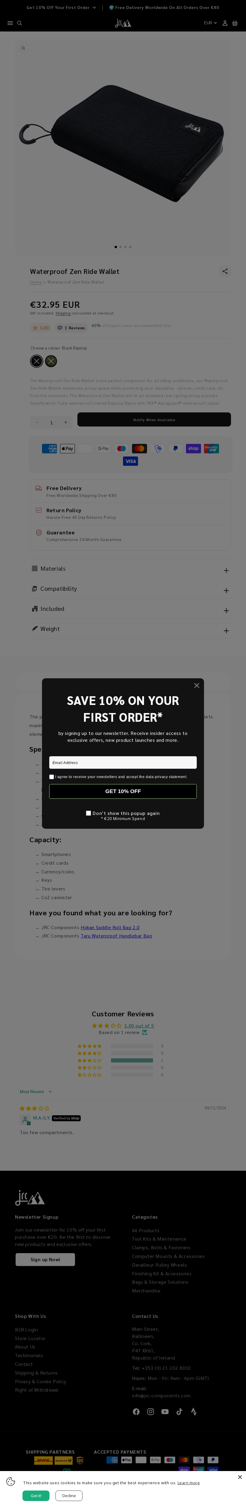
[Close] (240, 1477)
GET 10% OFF (123, 791)
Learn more (189, 1482)
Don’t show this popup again (126, 813)
